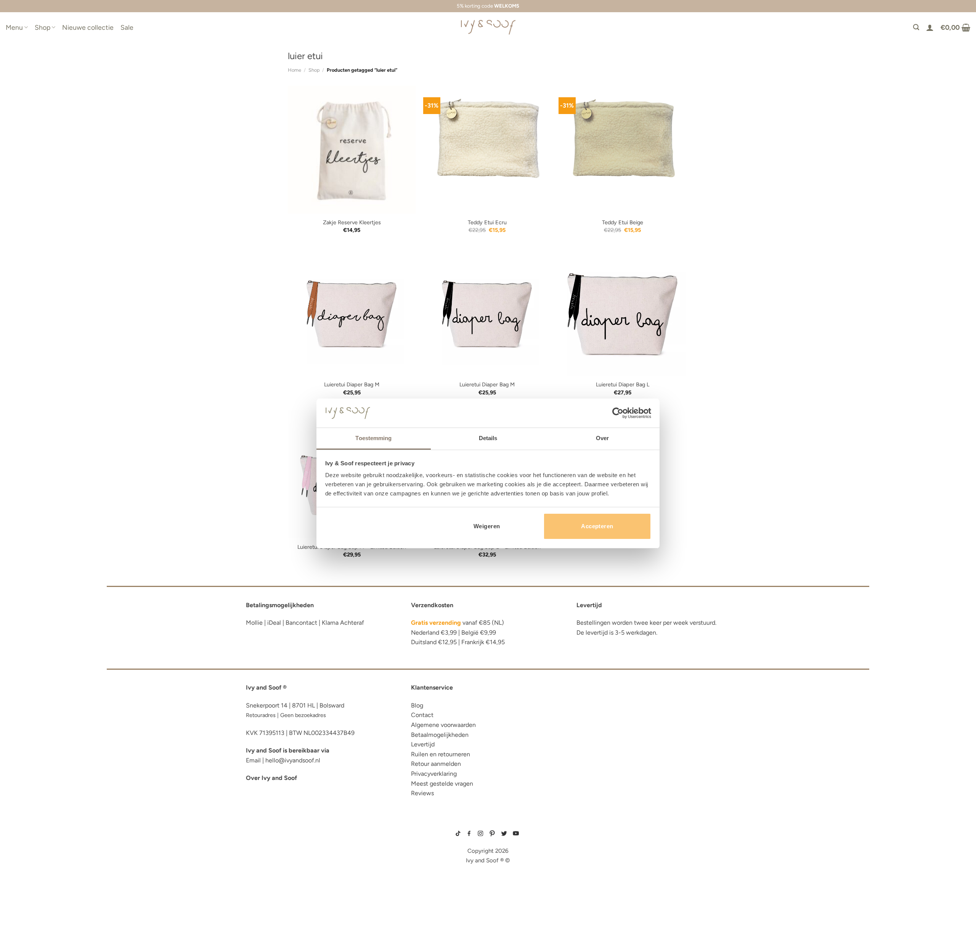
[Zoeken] (916, 27)
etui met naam (267, 921)
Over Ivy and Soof (271, 777)
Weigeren (487, 526)
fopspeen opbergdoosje (283, 897)
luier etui (260, 839)
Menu (14, 27)
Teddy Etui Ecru (487, 222)
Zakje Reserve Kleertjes (352, 222)
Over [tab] (602, 438)
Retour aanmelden (436, 763)
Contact (422, 715)
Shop (42, 27)
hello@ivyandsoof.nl (292, 760)
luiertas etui (266, 851)
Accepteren (597, 526)
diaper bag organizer (279, 863)
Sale (126, 27)
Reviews (422, 793)
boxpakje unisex (588, 863)
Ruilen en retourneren (440, 754)
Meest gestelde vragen (442, 783)
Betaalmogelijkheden (440, 734)
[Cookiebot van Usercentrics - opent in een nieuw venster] (617, 413)
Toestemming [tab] (373, 438)
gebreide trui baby (590, 827)
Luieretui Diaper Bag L (622, 384)
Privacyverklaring (434, 773)
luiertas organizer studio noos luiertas (310, 874)
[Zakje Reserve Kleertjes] (352, 150)
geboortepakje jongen (593, 833)
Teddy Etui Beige (622, 222)
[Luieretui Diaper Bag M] (352, 312)
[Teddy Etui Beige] (622, 150)
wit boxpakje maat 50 (591, 852)
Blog (417, 705)
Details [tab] (488, 438)
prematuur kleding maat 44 (596, 869)
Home (294, 70)
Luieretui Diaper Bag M (351, 384)
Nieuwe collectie (88, 27)
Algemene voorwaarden (443, 724)
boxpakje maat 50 (588, 839)
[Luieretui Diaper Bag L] (622, 312)
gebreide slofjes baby (592, 876)
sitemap (488, 822)
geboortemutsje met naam (595, 845)
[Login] (930, 27)
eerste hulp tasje (273, 886)
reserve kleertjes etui (280, 828)
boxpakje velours (589, 857)
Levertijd (423, 744)
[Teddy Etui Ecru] (487, 150)
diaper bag (262, 909)
